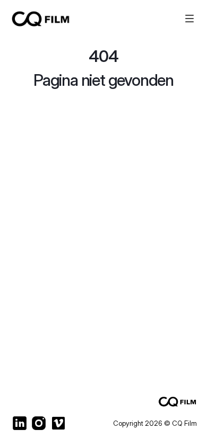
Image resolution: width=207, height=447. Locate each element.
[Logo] (60, 18)
